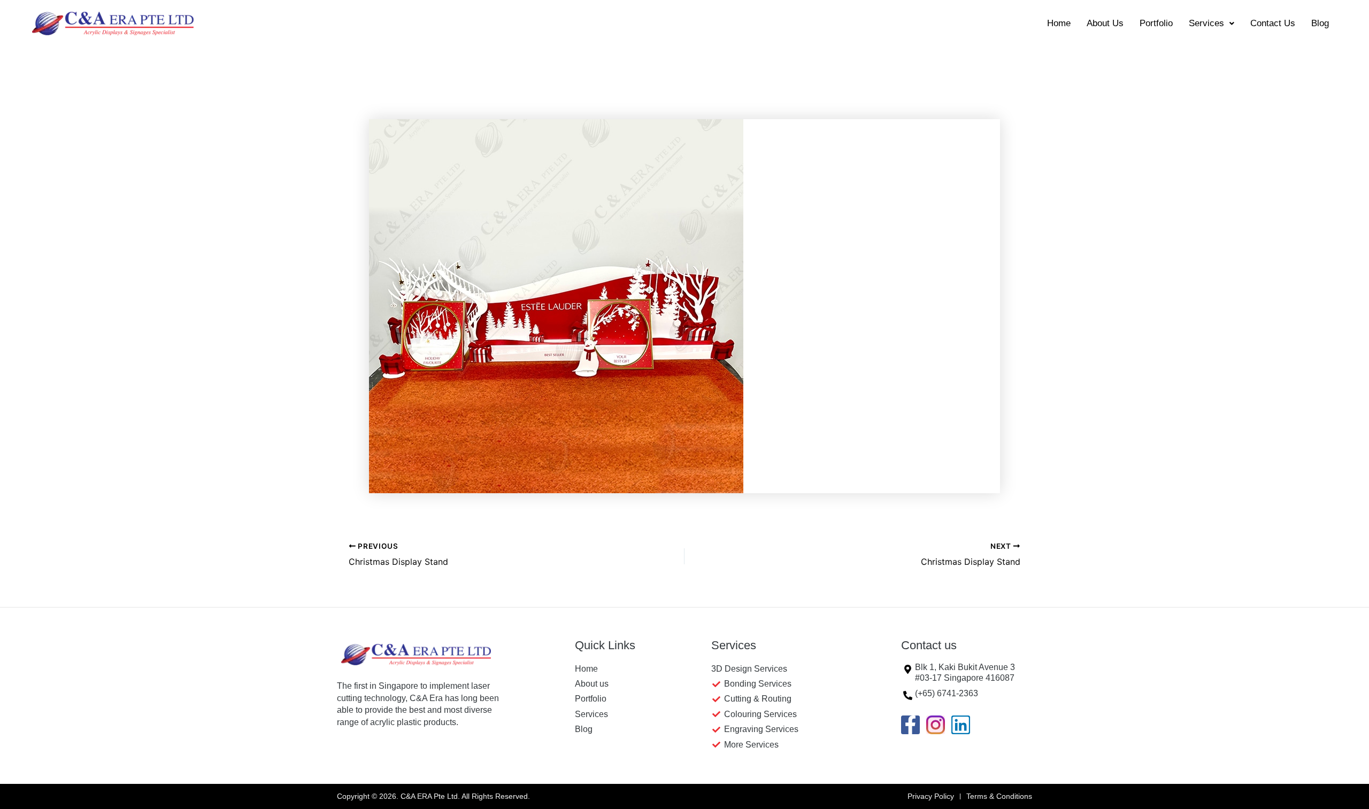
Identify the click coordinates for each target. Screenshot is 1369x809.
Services (1206, 23)
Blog (1320, 23)
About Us (1105, 23)
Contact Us (1272, 23)
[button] (1211, 23)
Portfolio (1156, 23)
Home (1059, 23)
